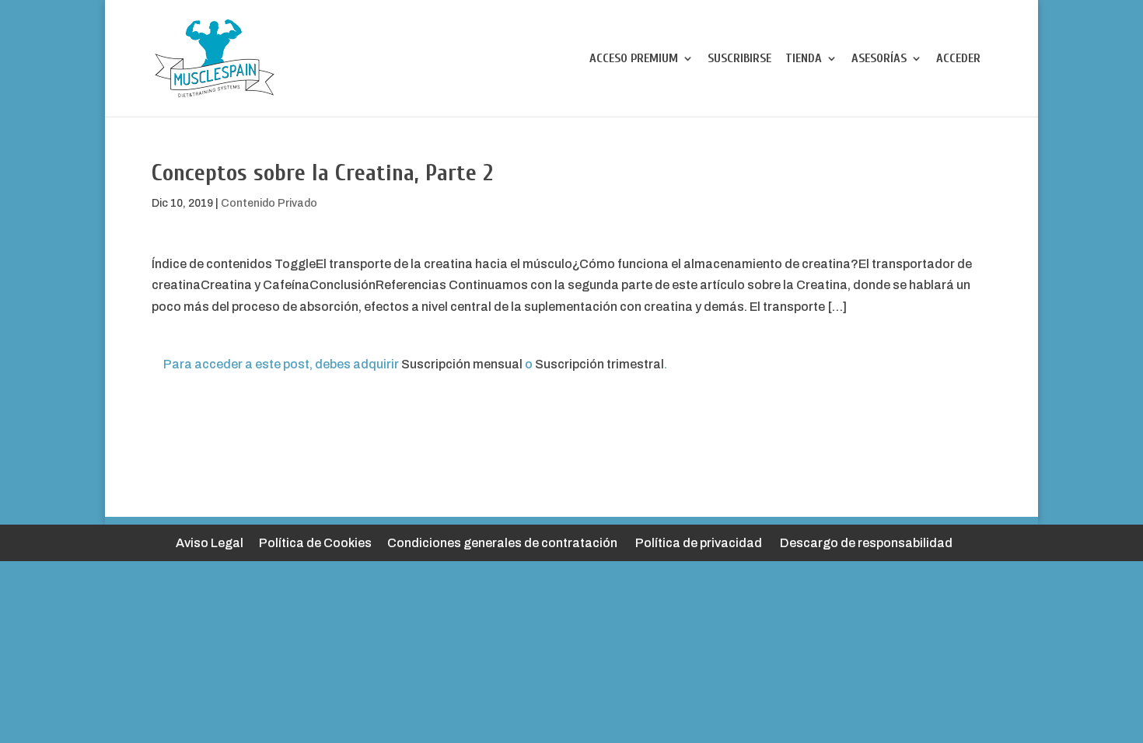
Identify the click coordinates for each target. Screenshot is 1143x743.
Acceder (958, 59)
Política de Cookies (315, 542)
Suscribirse (739, 59)
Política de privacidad (698, 542)
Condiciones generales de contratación (502, 542)
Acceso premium (633, 59)
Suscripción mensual (462, 364)
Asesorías (879, 59)
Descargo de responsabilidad (866, 542)
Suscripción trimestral (599, 364)
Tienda (803, 59)
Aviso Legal (209, 542)
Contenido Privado (269, 203)
